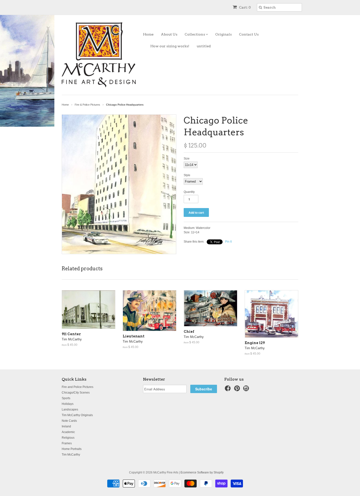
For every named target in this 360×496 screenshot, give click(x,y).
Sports (66, 398)
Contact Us (249, 34)
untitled (204, 46)
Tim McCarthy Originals (77, 415)
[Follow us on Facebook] (228, 389)
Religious (68, 437)
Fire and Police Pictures (77, 387)
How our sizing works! (169, 46)
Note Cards (69, 420)
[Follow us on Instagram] (247, 389)
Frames (67, 443)
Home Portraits (72, 449)
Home (148, 34)
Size (187, 158)
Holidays (67, 404)
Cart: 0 (244, 7)
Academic (68, 432)
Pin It (228, 241)
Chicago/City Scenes (76, 392)
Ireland (66, 426)
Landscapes (70, 409)
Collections (195, 34)
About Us (169, 34)
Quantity (189, 192)
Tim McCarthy (71, 454)
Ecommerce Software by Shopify (202, 472)
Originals (223, 34)
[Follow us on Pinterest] (237, 389)
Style (187, 175)
